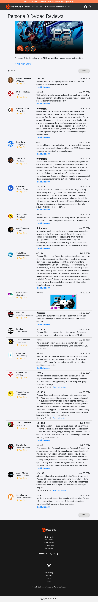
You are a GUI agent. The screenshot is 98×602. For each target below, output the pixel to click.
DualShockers (21, 356)
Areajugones (21, 394)
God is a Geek (21, 332)
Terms (49, 578)
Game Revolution (23, 447)
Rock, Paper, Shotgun (24, 315)
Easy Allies (20, 295)
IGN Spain (20, 375)
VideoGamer (21, 342)
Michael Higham (23, 92)
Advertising (49, 573)
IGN (17, 94)
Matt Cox (20, 313)
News (27, 7)
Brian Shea (20, 186)
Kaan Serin (20, 142)
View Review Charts (23, 64)
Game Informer (22, 189)
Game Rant (20, 111)
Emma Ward (21, 353)
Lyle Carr (20, 329)
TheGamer (20, 161)
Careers (49, 575)
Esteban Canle (22, 373)
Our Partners (49, 540)
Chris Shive (21, 253)
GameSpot (20, 217)
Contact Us (49, 548)
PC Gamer (20, 81)
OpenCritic (36, 587)
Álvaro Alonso (22, 473)
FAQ (69, 7)
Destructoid (20, 425)
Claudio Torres (22, 392)
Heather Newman (23, 78)
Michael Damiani (23, 292)
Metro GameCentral (24, 498)
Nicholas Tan (21, 445)
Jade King (20, 158)
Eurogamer (20, 145)
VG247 (19, 230)
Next (83, 71)
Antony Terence (23, 340)
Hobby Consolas (22, 475)
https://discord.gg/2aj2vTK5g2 (61, 1)
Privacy (49, 581)
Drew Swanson (22, 108)
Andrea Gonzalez (23, 423)
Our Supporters (49, 545)
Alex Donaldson (22, 228)
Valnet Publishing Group (57, 587)
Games (38, 7)
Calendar (51, 7)
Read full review (43, 87)
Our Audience (49, 542)
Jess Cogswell (22, 214)
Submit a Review (49, 537)
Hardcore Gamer (22, 256)
